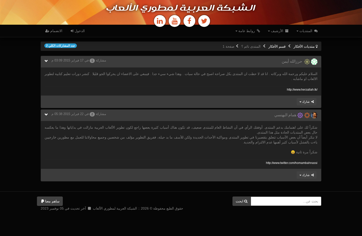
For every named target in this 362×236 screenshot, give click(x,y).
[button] (50, 201)
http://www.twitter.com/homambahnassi (291, 163)
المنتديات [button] (305, 31)
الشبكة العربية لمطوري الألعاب (181, 8)
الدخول (79, 31)
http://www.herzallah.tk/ (302, 89)
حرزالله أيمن (293, 61)
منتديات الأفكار (304, 46)
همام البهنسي (285, 115)
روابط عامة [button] (246, 31)
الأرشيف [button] (277, 31)
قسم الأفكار (277, 46)
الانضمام (55, 31)
